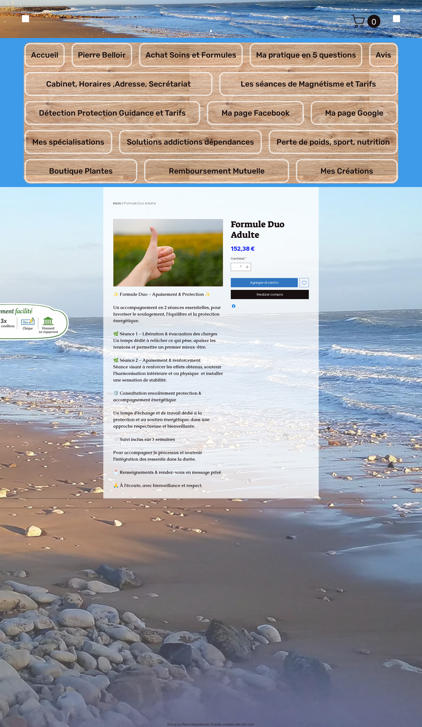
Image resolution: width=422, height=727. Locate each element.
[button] (367, 21)
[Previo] (25, 19)
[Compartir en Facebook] (233, 306)
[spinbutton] (241, 267)
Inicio (117, 203)
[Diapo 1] (211, 31)
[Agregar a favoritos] (304, 282)
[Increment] (247, 267)
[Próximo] (396, 19)
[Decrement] (234, 267)
